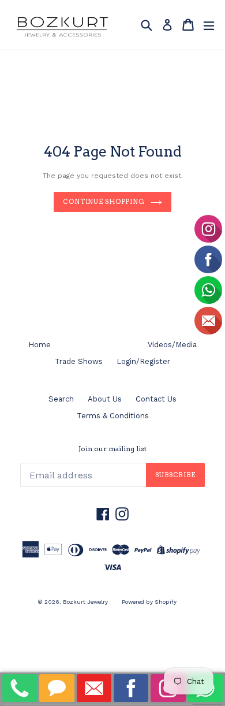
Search (61, 399)
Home (39, 344)
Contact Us (156, 399)
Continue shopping (104, 202)
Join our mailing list (112, 449)
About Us (105, 399)
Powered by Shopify (149, 602)
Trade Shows (79, 361)
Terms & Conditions (113, 415)
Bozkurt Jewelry (85, 602)
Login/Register (143, 361)
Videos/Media (172, 344)
